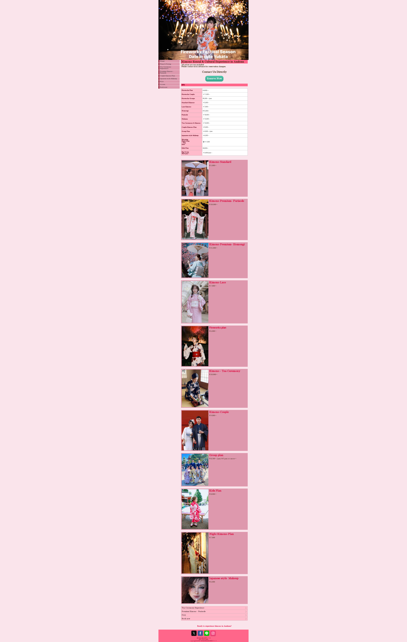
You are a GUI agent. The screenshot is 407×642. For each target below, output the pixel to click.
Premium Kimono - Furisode (167, 72)
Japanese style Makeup (168, 78)
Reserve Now (214, 78)
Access (162, 84)
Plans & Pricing (165, 64)
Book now (163, 87)
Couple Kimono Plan (167, 76)
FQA (162, 81)
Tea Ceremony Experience (165, 67)
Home (162, 61)
